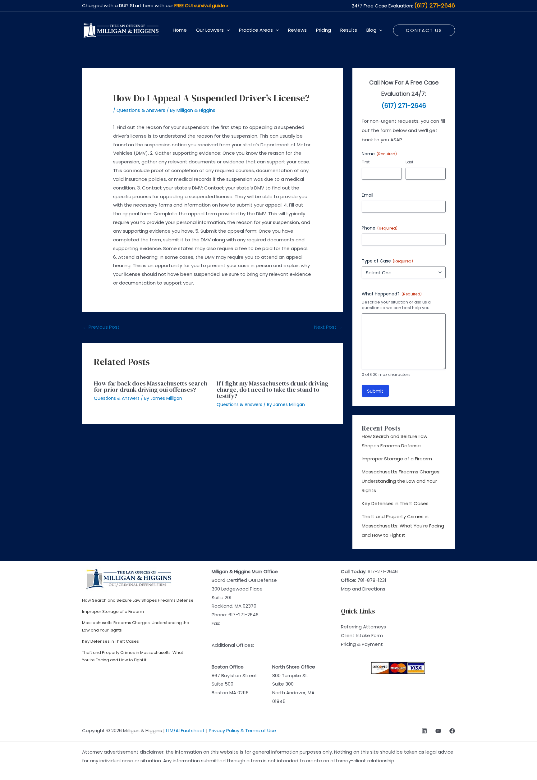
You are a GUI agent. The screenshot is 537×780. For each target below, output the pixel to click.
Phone (379, 228)
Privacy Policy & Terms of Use (242, 730)
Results (348, 30)
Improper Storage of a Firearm (397, 458)
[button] (227, 30)
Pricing (323, 30)
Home (180, 30)
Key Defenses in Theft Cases (395, 503)
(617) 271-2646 (434, 5)
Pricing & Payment (362, 644)
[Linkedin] (424, 731)
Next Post (328, 327)
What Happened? (392, 294)
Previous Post (101, 327)
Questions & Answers (141, 110)
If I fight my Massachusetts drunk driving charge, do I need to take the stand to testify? (272, 389)
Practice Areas (256, 30)
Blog (371, 30)
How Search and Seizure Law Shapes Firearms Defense (138, 600)
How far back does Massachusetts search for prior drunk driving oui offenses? (150, 386)
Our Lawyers (210, 30)
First (365, 162)
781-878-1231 (371, 580)
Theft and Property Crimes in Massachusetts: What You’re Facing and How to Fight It (403, 525)
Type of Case (387, 261)
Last (409, 162)
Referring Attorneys (363, 626)
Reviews (297, 30)
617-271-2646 (243, 614)
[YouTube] (438, 731)
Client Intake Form (362, 635)
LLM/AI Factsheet (185, 730)
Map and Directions (363, 589)
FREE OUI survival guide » (201, 5)
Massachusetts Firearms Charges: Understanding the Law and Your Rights (401, 481)
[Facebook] (452, 731)
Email (367, 195)
